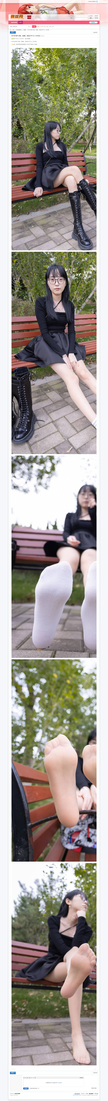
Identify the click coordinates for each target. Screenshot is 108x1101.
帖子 (29, 26)
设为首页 (90, 1)
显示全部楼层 (27, 38)
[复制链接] (42, 35)
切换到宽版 (97, 1)
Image (28, 1077)
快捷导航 (93, 22)
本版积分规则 (94, 1088)
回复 (36, 44)
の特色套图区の (19, 29)
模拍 (47, 26)
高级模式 (81, 1077)
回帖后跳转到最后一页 (34, 1088)
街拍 (45, 26)
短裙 (50, 26)
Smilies (35, 1077)
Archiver (82, 1093)
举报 (95, 1069)
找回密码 (96, 15)
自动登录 (91, 15)
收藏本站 (94, 1)
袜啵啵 (24, 29)
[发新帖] (13, 32)
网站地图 (96, 1093)
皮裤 (53, 26)
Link (29, 1077)
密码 (71, 17)
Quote (31, 1077)
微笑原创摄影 (17, 1093)
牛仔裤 (41, 26)
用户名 (72, 15)
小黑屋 (86, 1093)
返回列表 (95, 32)
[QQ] (77, 1093)
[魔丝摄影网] (21, 19)
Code (33, 1077)
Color (26, 1077)
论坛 (20, 22)
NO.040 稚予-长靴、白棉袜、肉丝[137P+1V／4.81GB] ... (39, 29)
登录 (56, 1082)
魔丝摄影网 (10, 30)
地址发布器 (14, 22)
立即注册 (96, 17)
